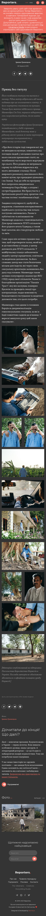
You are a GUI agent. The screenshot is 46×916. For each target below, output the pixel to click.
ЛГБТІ (20, 696)
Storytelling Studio (23, 889)
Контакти (34, 882)
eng (31, 2)
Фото (4, 696)
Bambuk (32, 910)
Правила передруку (27, 879)
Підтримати (13, 882)
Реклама (24, 882)
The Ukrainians (18, 886)
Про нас (13, 879)
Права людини (28, 696)
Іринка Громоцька (23, 62)
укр (26, 2)
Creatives (30, 886)
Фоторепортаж (12, 696)
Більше (37, 798)
